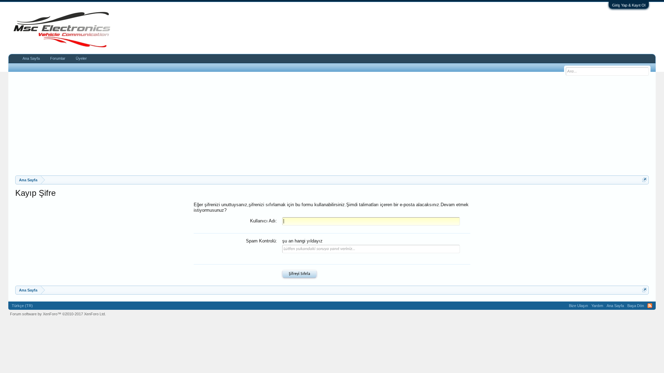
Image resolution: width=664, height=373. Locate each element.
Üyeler (81, 58)
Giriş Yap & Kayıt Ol (628, 5)
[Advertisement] (332, 123)
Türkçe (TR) (22, 306)
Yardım (597, 306)
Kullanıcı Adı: (263, 220)
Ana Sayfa (31, 58)
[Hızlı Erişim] (644, 180)
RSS (649, 305)
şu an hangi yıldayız (302, 240)
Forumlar (57, 58)
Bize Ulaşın (578, 306)
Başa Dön (635, 306)
